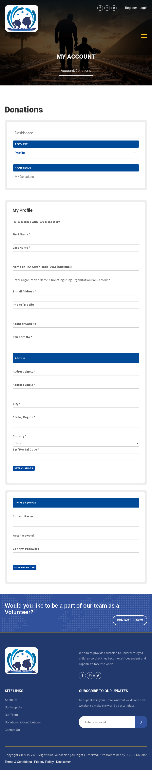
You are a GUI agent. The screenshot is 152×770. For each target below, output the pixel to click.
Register (131, 8)
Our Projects (13, 707)
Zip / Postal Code (26, 449)
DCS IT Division (136, 755)
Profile (20, 153)
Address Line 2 (24, 385)
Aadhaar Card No (25, 324)
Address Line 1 (24, 371)
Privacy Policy (44, 762)
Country (19, 436)
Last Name (21, 247)
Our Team (11, 715)
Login (143, 8)
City (16, 404)
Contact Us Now (130, 620)
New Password (23, 535)
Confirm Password (26, 549)
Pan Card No (22, 337)
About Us (11, 700)
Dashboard (24, 133)
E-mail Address (24, 291)
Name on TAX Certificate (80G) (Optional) (42, 267)
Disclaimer (63, 762)
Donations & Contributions (23, 722)
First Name (21, 234)
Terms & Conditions (18, 762)
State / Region (24, 417)
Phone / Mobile (23, 304)
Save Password (24, 567)
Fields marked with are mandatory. (36, 222)
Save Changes (23, 468)
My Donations (24, 177)
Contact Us (12, 730)
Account (67, 70)
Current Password (25, 516)
